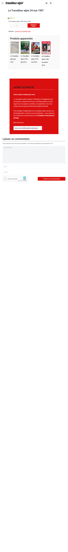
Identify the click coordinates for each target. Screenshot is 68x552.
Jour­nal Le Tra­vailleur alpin (23, 31)
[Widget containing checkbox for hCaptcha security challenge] (15, 179)
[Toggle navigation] (2, 3)
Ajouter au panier (34, 25)
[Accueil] (14, 3)
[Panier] (50, 3)
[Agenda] (46, 3)
